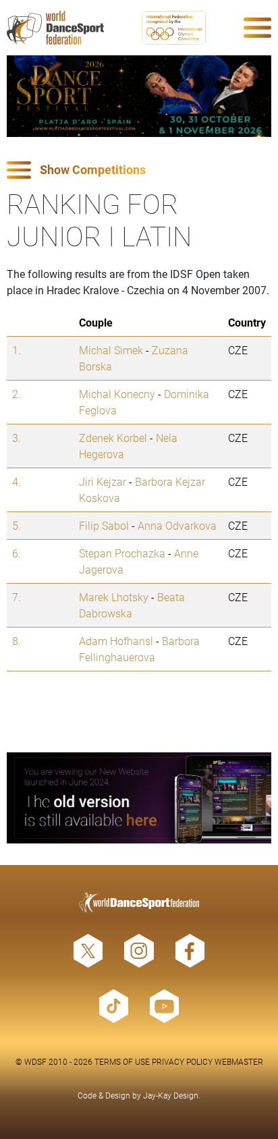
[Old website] (139, 797)
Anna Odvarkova (177, 525)
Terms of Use (122, 1061)
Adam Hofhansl (116, 641)
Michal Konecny (117, 394)
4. (16, 481)
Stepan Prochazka (122, 553)
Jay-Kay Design (170, 1095)
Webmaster (239, 1061)
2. (16, 394)
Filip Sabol (104, 525)
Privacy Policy (182, 1061)
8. (16, 641)
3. (16, 437)
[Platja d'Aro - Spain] (139, 96)
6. (16, 553)
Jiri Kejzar (102, 481)
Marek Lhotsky (113, 597)
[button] (139, 170)
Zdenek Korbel (113, 437)
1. (16, 350)
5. (16, 525)
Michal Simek (111, 350)
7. (16, 597)
